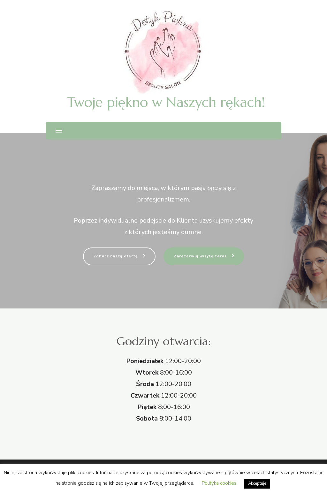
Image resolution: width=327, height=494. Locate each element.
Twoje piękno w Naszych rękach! (166, 102)
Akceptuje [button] (257, 483)
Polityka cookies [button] (219, 483)
